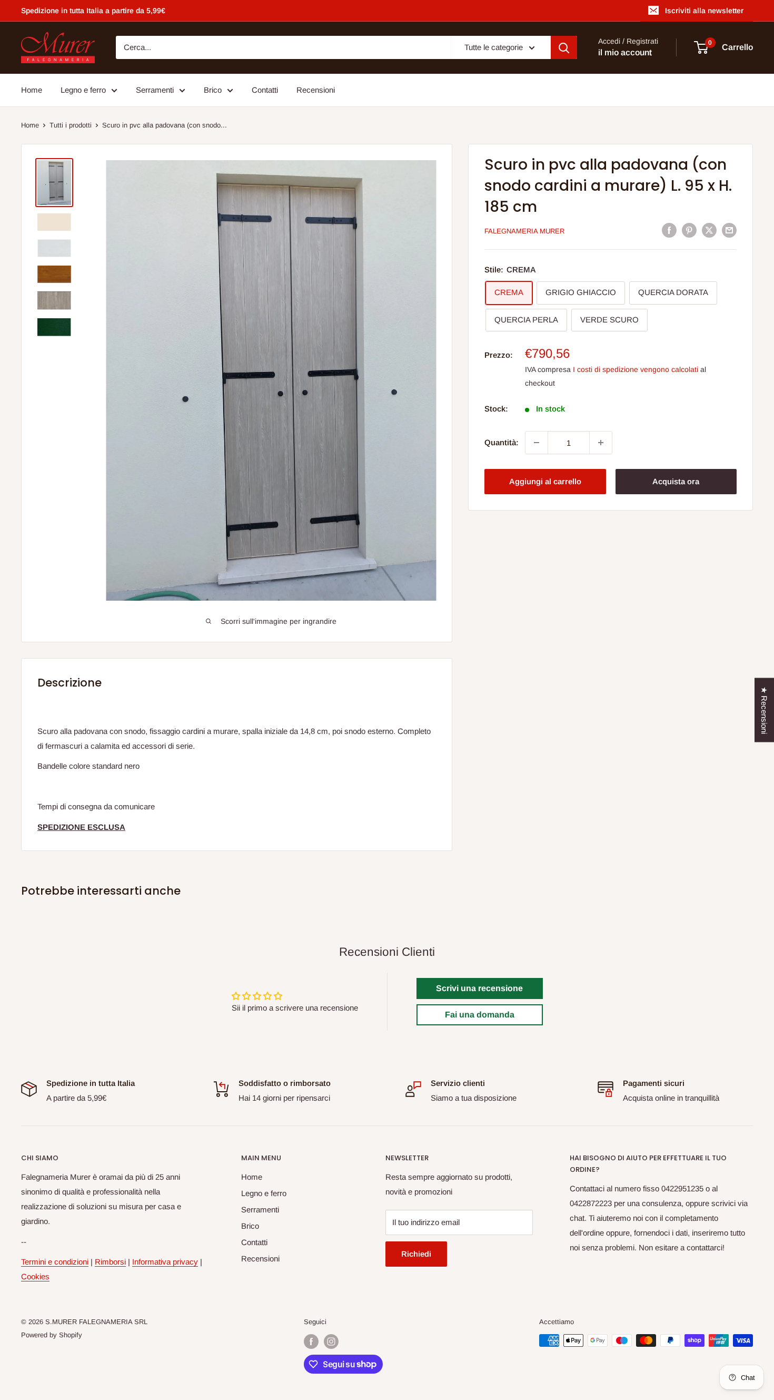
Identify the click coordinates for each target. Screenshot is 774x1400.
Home (31, 89)
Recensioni (315, 89)
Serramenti (155, 89)
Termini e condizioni (54, 1261)
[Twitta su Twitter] (709, 230)
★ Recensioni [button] (764, 709)
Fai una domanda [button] (479, 1014)
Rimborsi (110, 1261)
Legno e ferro (83, 89)
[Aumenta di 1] (601, 443)
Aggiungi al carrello (545, 481)
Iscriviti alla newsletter (704, 10)
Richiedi (416, 1253)
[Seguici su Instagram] (331, 1341)
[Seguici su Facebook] (311, 1341)
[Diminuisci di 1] (536, 443)
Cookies (35, 1276)
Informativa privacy (165, 1261)
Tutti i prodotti (70, 125)
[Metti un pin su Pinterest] (689, 230)
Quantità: (501, 442)
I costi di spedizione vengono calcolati (635, 369)
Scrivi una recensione (479, 988)
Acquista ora (675, 481)
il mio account (625, 52)
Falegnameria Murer (524, 231)
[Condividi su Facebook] (669, 230)
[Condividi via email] (729, 230)
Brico (213, 89)
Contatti (265, 89)
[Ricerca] (564, 47)
